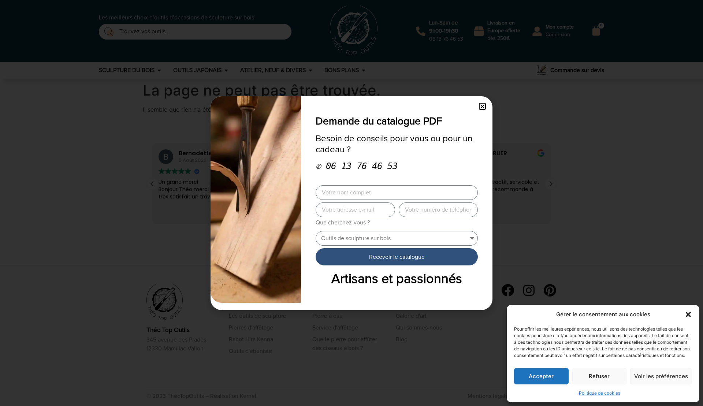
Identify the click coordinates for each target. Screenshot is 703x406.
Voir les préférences (661, 376)
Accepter (541, 376)
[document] (351, 203)
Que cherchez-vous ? (343, 223)
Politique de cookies (599, 393)
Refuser (599, 376)
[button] (688, 314)
